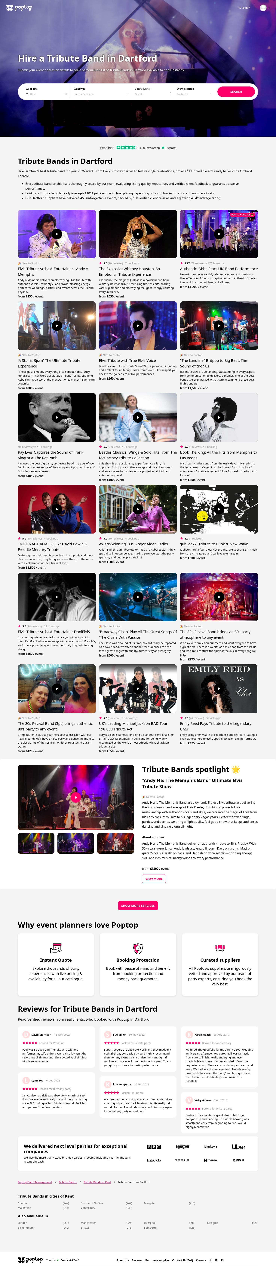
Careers (201, 1260)
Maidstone (24, 1208)
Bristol (85, 1227)
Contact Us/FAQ (182, 1260)
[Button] (57, 234)
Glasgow (212, 1223)
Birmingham (26, 1227)
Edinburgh (151, 1227)
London (22, 1223)
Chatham (23, 1203)
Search (246, 8)
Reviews (137, 1260)
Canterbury (88, 1208)
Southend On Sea (92, 1203)
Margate (149, 1203)
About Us (123, 1260)
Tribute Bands (68, 1182)
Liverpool (149, 1223)
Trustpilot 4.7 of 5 (62, 1260)
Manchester (88, 1223)
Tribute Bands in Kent (97, 1182)
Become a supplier (157, 1260)
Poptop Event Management (35, 1182)
